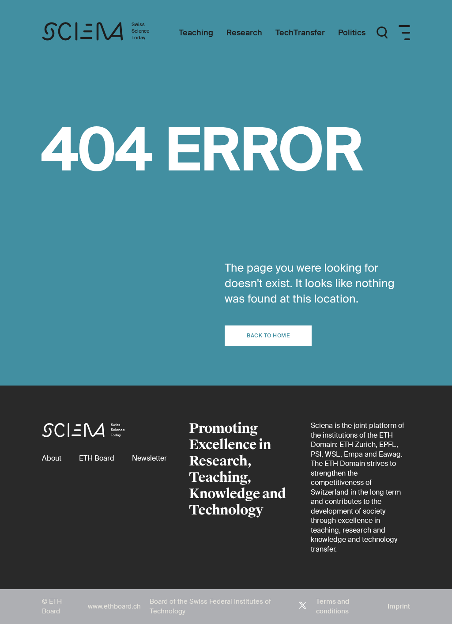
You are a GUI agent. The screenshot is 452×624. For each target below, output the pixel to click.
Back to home (268, 335)
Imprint (399, 606)
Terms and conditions (332, 606)
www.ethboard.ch (114, 606)
